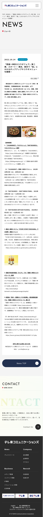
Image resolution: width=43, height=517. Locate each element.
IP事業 (6, 481)
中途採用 (26, 474)
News (7, 449)
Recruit (26, 468)
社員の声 (26, 478)
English (13, 506)
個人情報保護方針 (24, 506)
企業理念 (26, 458)
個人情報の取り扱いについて (21, 507)
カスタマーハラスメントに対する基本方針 (22, 509)
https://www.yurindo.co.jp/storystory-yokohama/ (21, 248)
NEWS (8, 14)
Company (27, 449)
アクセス (26, 462)
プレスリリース (9, 455)
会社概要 (26, 455)
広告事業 (7, 488)
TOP (3, 14)
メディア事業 (8, 474)
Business (8, 468)
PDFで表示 (34, 78)
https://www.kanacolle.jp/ (29, 114)
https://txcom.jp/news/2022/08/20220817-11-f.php (21, 335)
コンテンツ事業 (9, 478)
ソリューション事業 (10, 485)
